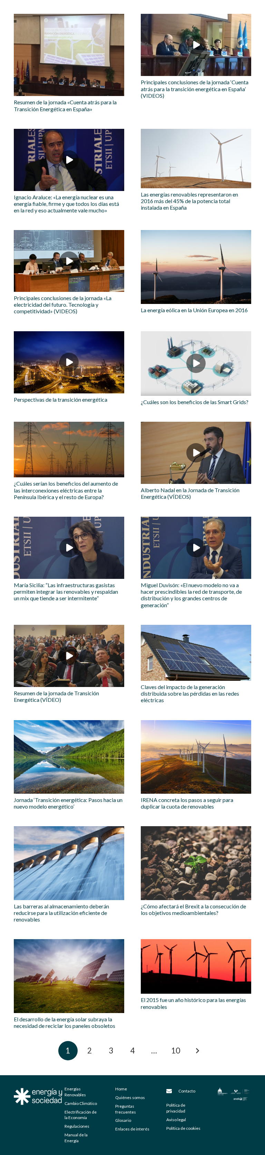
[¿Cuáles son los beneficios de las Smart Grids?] (196, 363)
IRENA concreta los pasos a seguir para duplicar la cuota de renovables (187, 803)
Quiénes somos (130, 1097)
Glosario (123, 1120)
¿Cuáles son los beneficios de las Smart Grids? (194, 402)
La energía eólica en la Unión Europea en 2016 (194, 310)
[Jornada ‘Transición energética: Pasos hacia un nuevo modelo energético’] (69, 757)
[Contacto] (172, 1091)
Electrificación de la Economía (81, 1114)
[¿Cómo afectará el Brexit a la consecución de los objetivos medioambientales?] (196, 863)
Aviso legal (176, 1119)
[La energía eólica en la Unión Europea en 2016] (196, 267)
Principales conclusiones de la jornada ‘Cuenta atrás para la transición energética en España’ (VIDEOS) (194, 88)
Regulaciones (77, 1126)
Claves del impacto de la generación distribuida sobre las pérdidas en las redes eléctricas (190, 693)
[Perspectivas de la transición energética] (69, 362)
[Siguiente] (197, 1050)
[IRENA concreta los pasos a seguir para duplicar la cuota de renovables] (196, 757)
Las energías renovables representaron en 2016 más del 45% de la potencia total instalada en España (189, 201)
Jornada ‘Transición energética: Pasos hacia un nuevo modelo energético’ (68, 803)
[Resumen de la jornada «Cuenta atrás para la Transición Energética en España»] (69, 55)
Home (121, 1088)
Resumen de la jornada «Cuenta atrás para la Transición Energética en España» (65, 105)
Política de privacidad (175, 1108)
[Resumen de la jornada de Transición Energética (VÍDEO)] (69, 656)
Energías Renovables (75, 1091)
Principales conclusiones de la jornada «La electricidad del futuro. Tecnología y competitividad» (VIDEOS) (62, 304)
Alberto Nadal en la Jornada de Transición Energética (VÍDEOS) (190, 493)
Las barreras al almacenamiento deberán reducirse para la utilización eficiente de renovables (61, 913)
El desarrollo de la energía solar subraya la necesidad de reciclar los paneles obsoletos (64, 1022)
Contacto (186, 1091)
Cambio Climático (81, 1103)
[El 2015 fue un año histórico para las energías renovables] (196, 966)
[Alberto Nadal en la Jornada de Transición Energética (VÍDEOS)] (196, 453)
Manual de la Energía (76, 1137)
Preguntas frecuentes (125, 1109)
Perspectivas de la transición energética (60, 399)
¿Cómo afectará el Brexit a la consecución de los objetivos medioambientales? (193, 909)
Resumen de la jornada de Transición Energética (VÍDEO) (56, 696)
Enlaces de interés (132, 1129)
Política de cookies (183, 1128)
